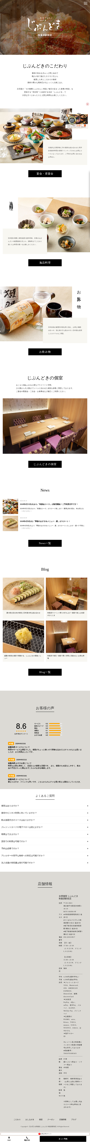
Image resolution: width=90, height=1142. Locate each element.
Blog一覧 (45, 672)
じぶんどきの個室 (45, 464)
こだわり (17, 1119)
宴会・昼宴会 (45, 173)
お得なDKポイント (45, 1134)
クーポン (50, 1119)
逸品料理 (45, 262)
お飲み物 (45, 351)
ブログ (73, 1119)
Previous (5, 426)
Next (83, 426)
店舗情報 (62, 1119)
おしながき (29, 1119)
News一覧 (45, 543)
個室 (41, 1119)
